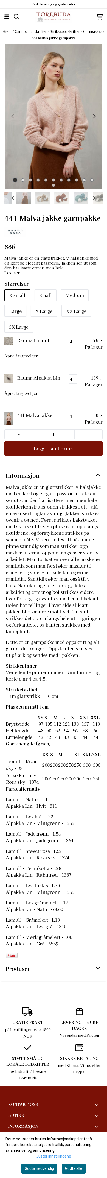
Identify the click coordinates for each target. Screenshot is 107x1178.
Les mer (12, 272)
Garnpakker (93, 31)
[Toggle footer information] (97, 1104)
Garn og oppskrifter (31, 31)
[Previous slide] (13, 116)
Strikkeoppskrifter (65, 31)
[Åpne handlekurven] (99, 17)
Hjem (7, 31)
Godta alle (73, 1168)
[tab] (15, 180)
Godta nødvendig (39, 1168)
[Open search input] (16, 17)
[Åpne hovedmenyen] (7, 17)
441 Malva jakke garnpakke (54, 38)
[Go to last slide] (13, 198)
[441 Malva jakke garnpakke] (53, 116)
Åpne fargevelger (21, 356)
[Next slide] (94, 116)
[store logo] (53, 17)
